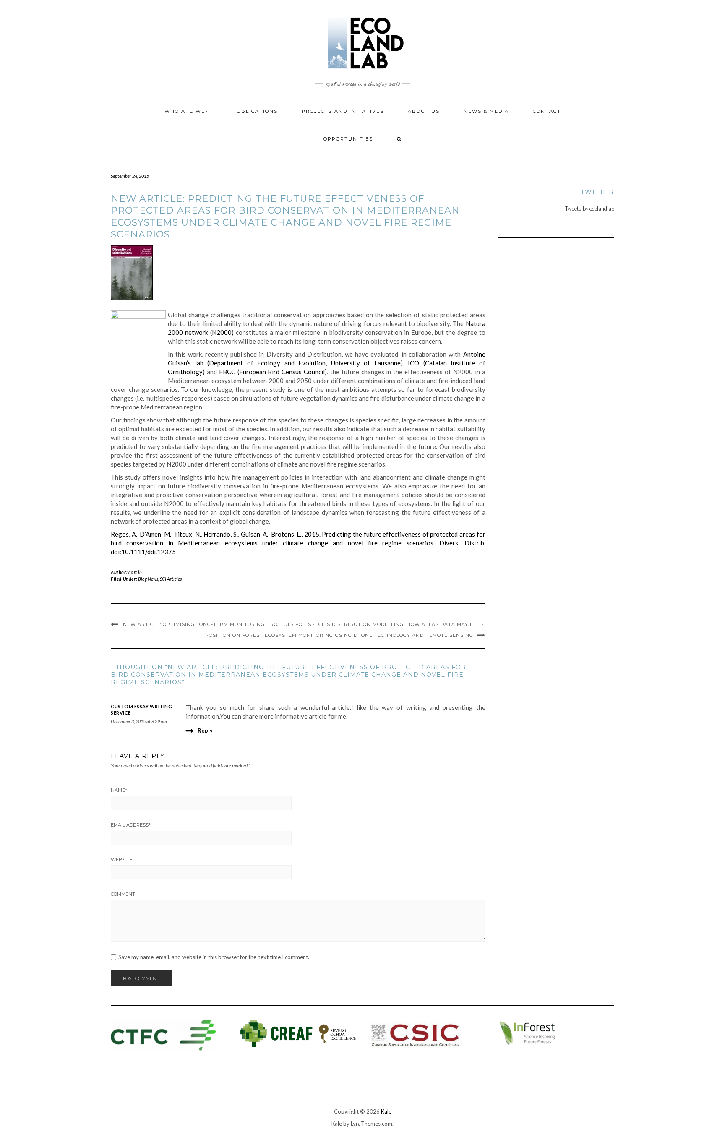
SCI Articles (171, 579)
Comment (123, 894)
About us (424, 111)
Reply (205, 730)
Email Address (131, 825)
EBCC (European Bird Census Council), (273, 372)
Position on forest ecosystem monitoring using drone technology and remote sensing (339, 635)
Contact (547, 111)
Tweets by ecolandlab (589, 208)
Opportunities (348, 139)
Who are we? (186, 111)
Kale (386, 1111)
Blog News (148, 579)
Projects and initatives (343, 111)
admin (135, 572)
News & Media (486, 111)
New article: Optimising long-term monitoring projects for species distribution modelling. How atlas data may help (303, 624)
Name (119, 790)
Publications (255, 111)
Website (122, 860)
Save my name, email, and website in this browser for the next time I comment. (213, 957)
